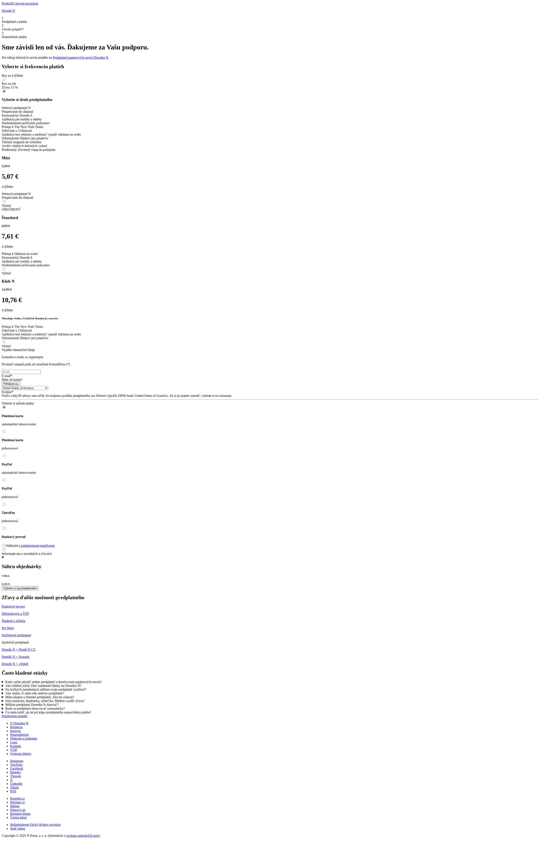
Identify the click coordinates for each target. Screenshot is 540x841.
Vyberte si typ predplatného (20, 588)
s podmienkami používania (37, 545)
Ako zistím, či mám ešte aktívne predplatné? (34, 693)
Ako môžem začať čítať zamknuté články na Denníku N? (43, 685)
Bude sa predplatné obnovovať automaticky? (35, 708)
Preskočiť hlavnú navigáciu (20, 3)
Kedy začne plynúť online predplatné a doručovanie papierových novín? (53, 682)
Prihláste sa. (11, 383)
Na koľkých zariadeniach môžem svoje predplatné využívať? (45, 689)
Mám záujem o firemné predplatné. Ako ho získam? (39, 697)
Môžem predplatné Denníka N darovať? (32, 704)
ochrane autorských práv (82, 835)
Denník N (8, 10)
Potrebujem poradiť (15, 716)
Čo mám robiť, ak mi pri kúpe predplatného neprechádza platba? (48, 712)
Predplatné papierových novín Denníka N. (81, 57)
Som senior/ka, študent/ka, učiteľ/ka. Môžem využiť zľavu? (45, 701)
